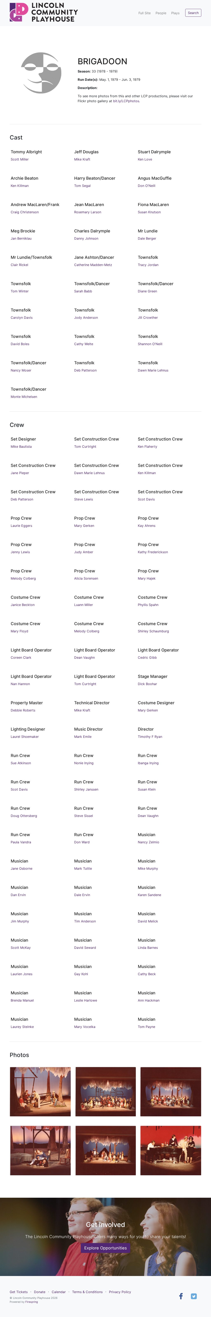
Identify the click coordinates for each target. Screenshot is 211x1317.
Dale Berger (147, 238)
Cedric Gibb (147, 657)
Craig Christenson (25, 212)
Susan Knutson (149, 212)
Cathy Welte (83, 344)
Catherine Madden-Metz (93, 265)
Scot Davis (146, 499)
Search (193, 13)
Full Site (144, 13)
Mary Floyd (19, 631)
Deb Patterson (85, 370)
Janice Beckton (23, 605)
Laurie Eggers (21, 526)
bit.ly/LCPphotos (126, 101)
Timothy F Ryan (150, 737)
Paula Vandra (21, 842)
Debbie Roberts (23, 710)
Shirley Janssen (86, 789)
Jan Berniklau (21, 238)
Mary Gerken (84, 526)
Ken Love (145, 159)
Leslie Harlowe (85, 1000)
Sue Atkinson (21, 763)
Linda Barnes (148, 948)
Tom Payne (146, 1027)
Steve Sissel (83, 816)
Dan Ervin (18, 895)
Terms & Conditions (87, 1292)
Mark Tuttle (83, 868)
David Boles (20, 344)
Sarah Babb (83, 291)
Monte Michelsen (24, 397)
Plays (175, 13)
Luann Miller (83, 605)
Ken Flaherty (147, 446)
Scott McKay (21, 948)
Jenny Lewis (20, 552)
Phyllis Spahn (148, 605)
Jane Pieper (20, 473)
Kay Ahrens (146, 526)
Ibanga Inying (148, 763)
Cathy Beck (147, 974)
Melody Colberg (23, 578)
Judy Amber (83, 552)
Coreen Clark (21, 657)
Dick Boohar (147, 684)
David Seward (85, 948)
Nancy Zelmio (148, 842)
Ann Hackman (148, 1000)
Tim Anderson (85, 921)
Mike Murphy (148, 868)
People (161, 13)
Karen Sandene (149, 895)
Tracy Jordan (148, 265)
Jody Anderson (86, 317)
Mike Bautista (21, 446)
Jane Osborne (21, 868)
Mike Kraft (82, 159)
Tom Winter (20, 291)
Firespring (31, 1301)
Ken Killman (20, 186)
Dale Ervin (82, 895)
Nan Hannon (20, 684)
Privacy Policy (120, 1292)
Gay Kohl (81, 974)
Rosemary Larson (87, 212)
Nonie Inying (84, 763)
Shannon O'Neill (150, 344)
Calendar (59, 1292)
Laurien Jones (21, 974)
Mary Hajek (147, 578)
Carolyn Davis (22, 317)
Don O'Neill (146, 186)
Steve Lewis (83, 499)
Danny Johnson (86, 238)
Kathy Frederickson (153, 552)
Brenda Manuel (22, 1000)
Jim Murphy (20, 921)
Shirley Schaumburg (153, 631)
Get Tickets (19, 1292)
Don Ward (82, 842)
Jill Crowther (148, 317)
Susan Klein (147, 789)
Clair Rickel (19, 265)
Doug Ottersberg (24, 816)
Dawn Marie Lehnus (153, 370)
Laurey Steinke (22, 1027)
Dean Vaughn (84, 657)
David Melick (148, 921)
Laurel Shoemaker (25, 737)
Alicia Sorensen (86, 578)
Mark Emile (82, 737)
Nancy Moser (21, 370)
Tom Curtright (85, 446)
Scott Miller (20, 159)
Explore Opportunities (105, 1248)
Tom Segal (82, 186)
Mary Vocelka (84, 1027)
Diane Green (147, 291)
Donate (39, 1292)
